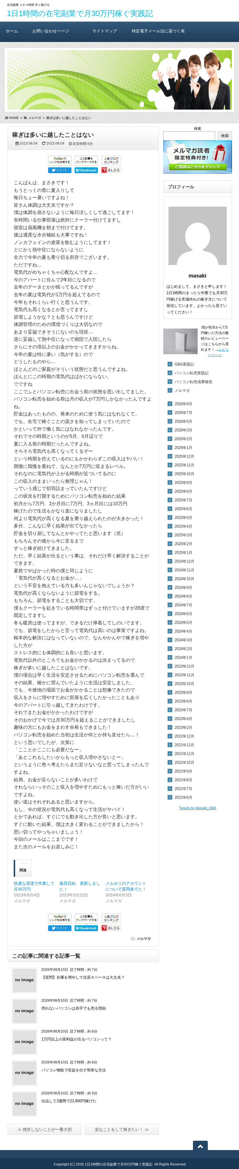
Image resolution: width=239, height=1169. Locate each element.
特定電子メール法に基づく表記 (158, 35)
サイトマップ (104, 31)
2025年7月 (183, 500)
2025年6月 (183, 509)
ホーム (12, 31)
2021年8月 (183, 780)
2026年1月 (183, 447)
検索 (197, 129)
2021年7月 (183, 789)
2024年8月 (183, 596)
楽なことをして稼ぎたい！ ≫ (122, 1129)
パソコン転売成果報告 (193, 382)
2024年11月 (184, 570)
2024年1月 (183, 657)
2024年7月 (183, 605)
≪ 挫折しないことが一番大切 (44, 1129)
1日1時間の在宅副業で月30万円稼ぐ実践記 (80, 13)
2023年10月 (184, 684)
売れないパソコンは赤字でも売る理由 (73, 1008)
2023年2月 (183, 727)
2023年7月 (183, 710)
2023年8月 (183, 701)
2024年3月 (183, 640)
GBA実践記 (184, 364)
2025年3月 (183, 535)
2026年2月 (183, 439)
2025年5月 (183, 517)
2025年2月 (183, 544)
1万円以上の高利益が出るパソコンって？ (76, 1039)
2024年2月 (183, 649)
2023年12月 (184, 666)
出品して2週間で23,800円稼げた (68, 1101)
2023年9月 (183, 692)
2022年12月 (184, 736)
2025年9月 (183, 482)
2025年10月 (184, 474)
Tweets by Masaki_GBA (197, 808)
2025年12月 (184, 456)
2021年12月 (184, 745)
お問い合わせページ (50, 31)
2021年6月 (183, 797)
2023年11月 (184, 675)
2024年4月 (183, 631)
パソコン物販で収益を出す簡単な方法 (73, 1070)
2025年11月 (184, 465)
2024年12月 (184, 561)
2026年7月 (183, 412)
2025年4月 (183, 526)
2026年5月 (183, 421)
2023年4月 (183, 719)
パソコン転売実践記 (192, 373)
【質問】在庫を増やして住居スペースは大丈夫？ (83, 977)
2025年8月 (183, 491)
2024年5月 (183, 622)
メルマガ (144, 939)
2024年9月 (183, 587)
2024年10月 (184, 579)
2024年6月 (183, 614)
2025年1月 (183, 552)
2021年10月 (184, 762)
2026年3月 (183, 430)
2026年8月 (183, 404)
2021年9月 (183, 771)
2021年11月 (184, 754)
